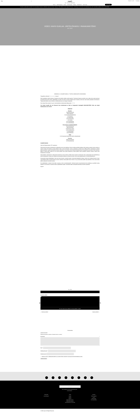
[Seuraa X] (85, 377)
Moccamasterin (52, 96)
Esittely (74, 4)
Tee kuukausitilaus (94, 399)
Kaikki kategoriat (59, 4)
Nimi (41, 347)
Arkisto (65, 4)
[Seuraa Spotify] (72, 377)
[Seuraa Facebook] (66, 377)
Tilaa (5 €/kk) (108, 4)
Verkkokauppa (69, 4)
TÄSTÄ (73, 103)
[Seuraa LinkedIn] (91, 377)
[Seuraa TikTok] (53, 377)
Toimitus (70, 397)
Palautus (70, 398)
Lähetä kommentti (44, 358)
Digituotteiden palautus (70, 401)
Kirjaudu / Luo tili (131, 0)
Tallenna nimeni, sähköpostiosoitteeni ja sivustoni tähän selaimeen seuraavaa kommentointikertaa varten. (62, 356)
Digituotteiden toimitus (70, 399)
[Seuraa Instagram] (46, 377)
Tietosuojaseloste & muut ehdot (70, 402)
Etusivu (54, 4)
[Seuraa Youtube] (59, 377)
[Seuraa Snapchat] (78, 377)
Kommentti (70, 336)
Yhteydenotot (79, 4)
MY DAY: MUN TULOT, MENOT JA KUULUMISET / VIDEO (70, 308)
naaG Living (85, 4)
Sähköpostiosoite (44, 350)
